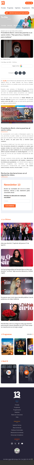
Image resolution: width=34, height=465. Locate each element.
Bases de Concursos (17, 414)
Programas (10, 8)
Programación (26, 8)
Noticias (9, 25)
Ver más (29, 334)
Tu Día (4, 80)
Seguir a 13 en (15, 66)
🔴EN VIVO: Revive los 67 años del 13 (18, 13)
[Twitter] (15, 443)
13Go (17, 417)
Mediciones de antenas (17, 432)
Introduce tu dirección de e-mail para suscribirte (15, 196)
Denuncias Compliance (17, 435)
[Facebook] (18, 443)
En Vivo (28, 3)
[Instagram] (12, 443)
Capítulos (17, 8)
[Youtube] (22, 443)
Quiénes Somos (17, 425)
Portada (3, 8)
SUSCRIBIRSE (9, 206)
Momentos (17, 25)
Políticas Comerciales (17, 430)
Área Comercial (17, 427)
